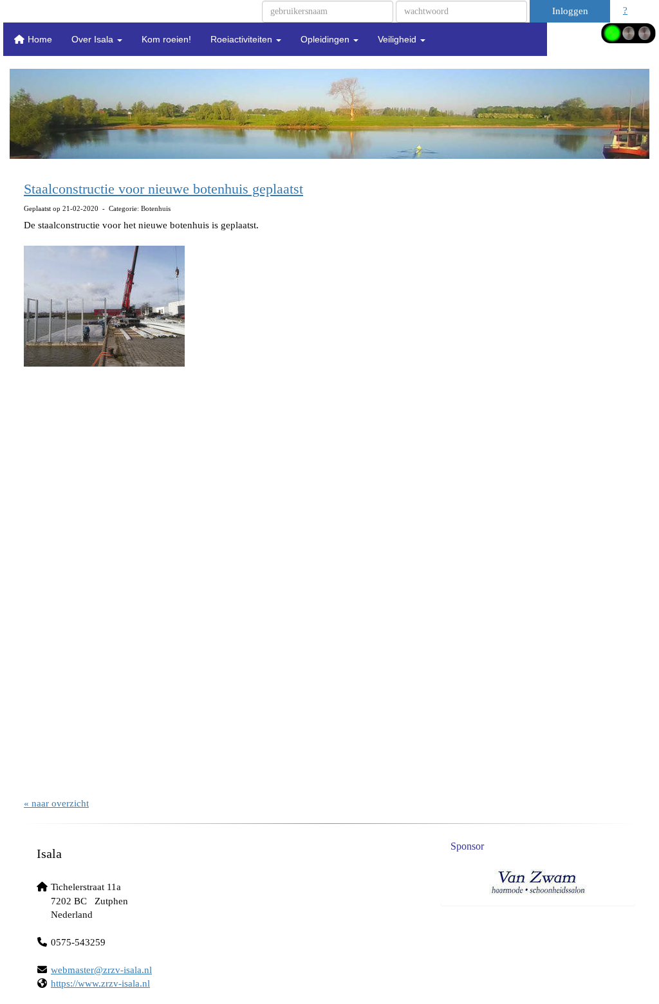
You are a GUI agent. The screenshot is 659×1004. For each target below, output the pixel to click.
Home (38, 39)
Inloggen (570, 11)
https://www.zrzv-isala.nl (100, 983)
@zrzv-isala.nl (101, 970)
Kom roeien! (166, 39)
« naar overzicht (56, 803)
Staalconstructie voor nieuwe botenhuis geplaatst (163, 189)
